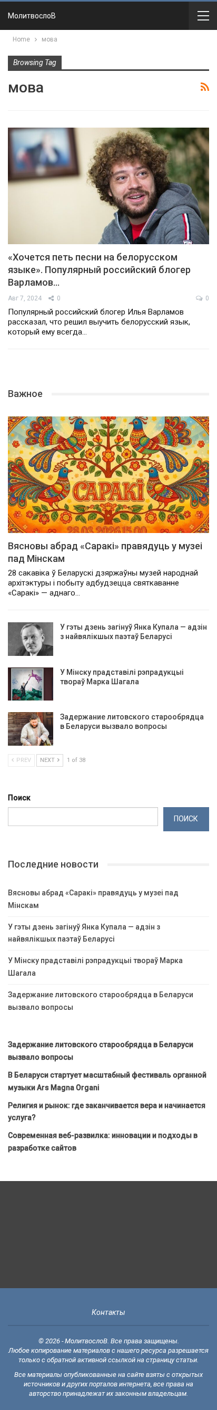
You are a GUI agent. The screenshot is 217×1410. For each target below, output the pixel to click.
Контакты (108, 1312)
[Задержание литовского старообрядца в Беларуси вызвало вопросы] (30, 729)
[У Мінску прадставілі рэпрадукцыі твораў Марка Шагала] (30, 684)
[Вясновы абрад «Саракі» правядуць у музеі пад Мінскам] (108, 474)
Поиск (19, 797)
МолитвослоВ (32, 16)
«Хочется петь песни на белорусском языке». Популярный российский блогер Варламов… (99, 270)
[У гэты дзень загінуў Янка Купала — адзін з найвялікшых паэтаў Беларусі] (30, 639)
